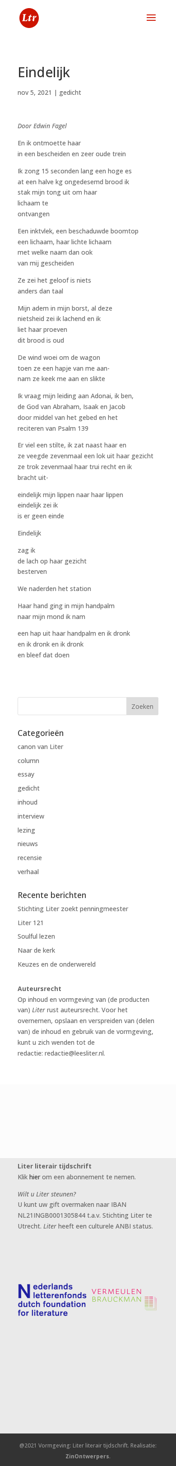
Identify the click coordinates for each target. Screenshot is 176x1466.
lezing (26, 830)
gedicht (70, 92)
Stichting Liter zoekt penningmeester (73, 908)
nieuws (28, 843)
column (28, 760)
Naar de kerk (36, 950)
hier (34, 1177)
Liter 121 (31, 922)
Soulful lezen (36, 936)
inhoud (27, 802)
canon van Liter (40, 746)
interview (31, 816)
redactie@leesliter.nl (74, 1053)
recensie (30, 857)
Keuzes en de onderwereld (57, 964)
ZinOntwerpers (87, 1456)
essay (26, 774)
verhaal (28, 871)
